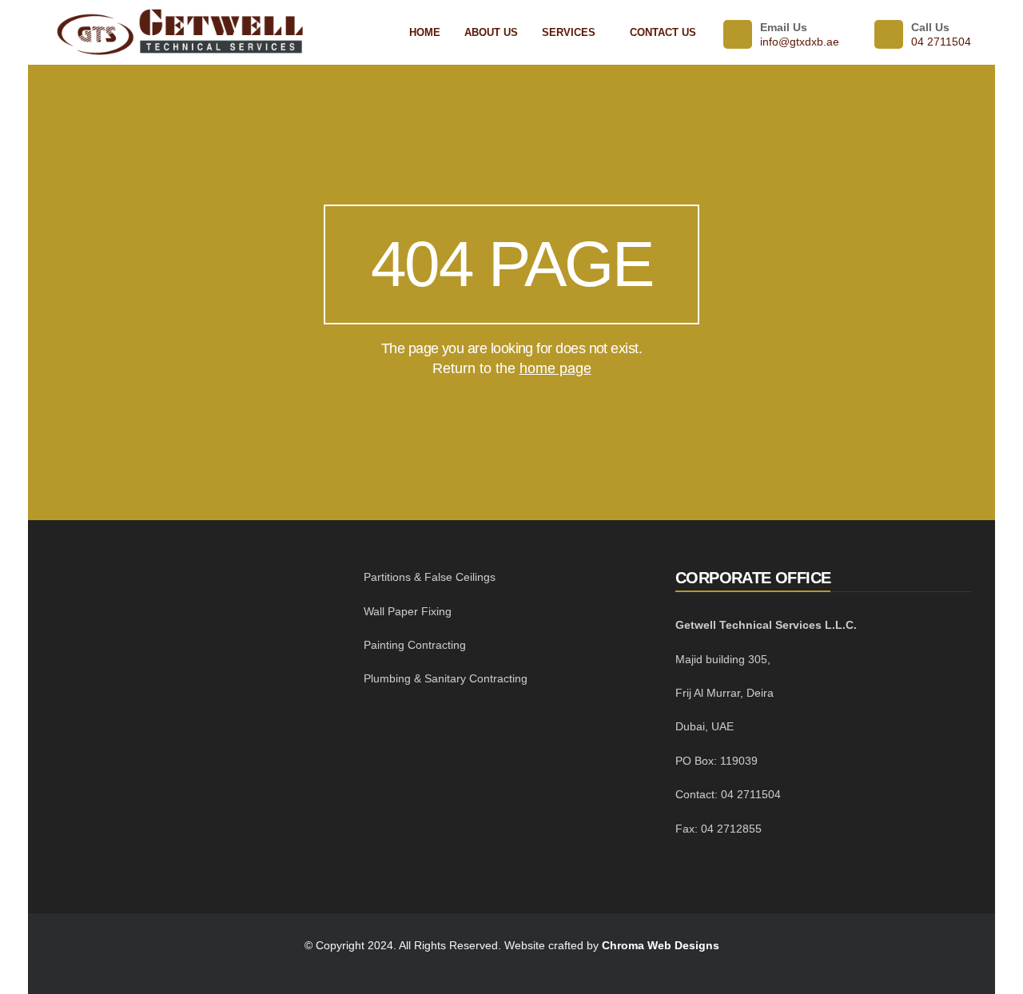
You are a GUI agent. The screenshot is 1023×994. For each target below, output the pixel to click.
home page (555, 368)
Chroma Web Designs (660, 945)
